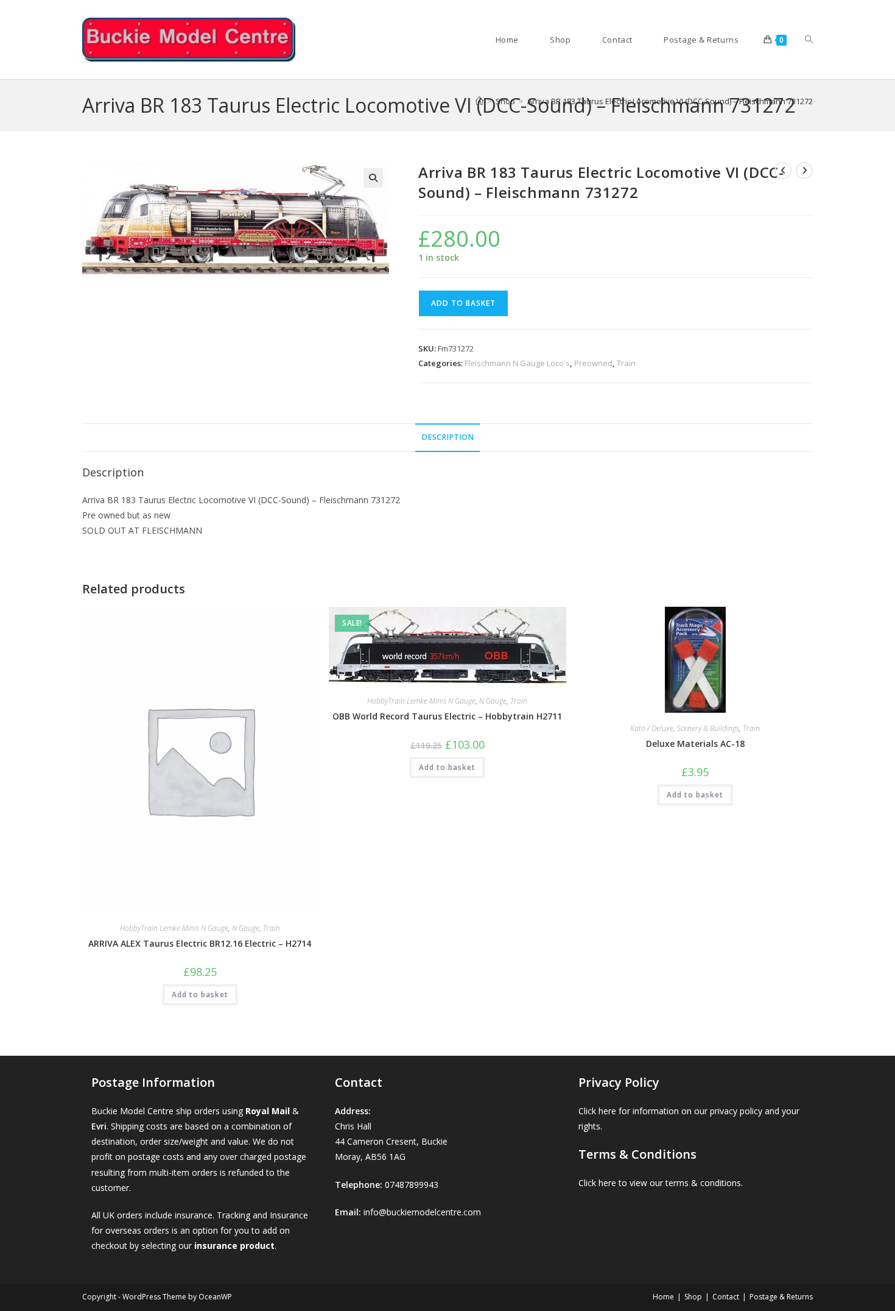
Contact (725, 1297)
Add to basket (463, 303)
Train (626, 363)
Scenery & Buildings (708, 728)
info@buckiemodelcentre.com (422, 1212)
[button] (373, 178)
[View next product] (804, 170)
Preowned (593, 363)
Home (663, 1297)
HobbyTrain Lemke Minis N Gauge (174, 928)
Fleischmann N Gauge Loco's (517, 363)
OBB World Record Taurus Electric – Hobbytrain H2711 (447, 716)
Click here (597, 1111)
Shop (693, 1297)
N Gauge (245, 928)
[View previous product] (782, 170)
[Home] (479, 101)
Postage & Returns (781, 1297)
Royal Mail (267, 1111)
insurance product (234, 1245)
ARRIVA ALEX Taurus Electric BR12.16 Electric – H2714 (199, 943)
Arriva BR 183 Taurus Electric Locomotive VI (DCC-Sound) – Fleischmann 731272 (670, 101)
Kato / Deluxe (651, 728)
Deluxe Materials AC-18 (695, 743)
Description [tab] (447, 437)
